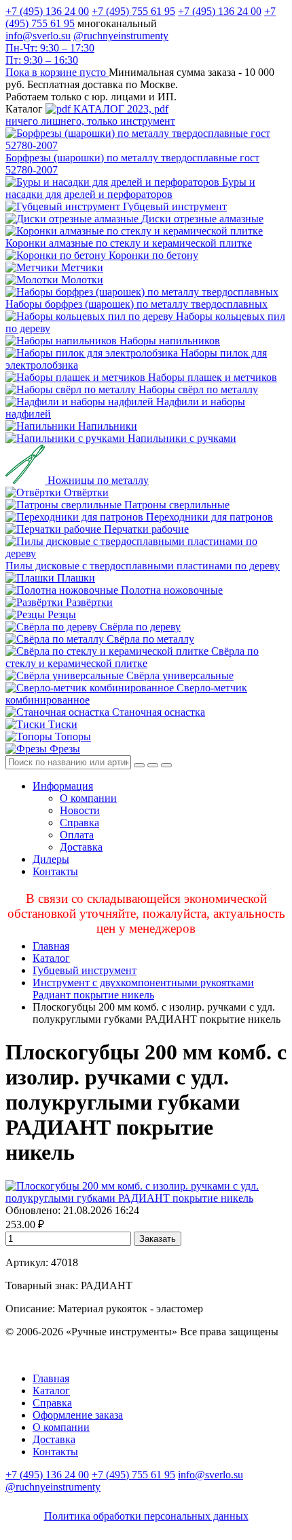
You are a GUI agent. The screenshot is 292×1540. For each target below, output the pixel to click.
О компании (88, 798)
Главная (51, 946)
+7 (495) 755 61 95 (133, 11)
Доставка (81, 847)
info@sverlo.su (38, 35)
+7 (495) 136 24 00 (47, 11)
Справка (79, 822)
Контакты (55, 871)
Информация (63, 786)
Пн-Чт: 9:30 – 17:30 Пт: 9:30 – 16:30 (49, 54)
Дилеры (51, 859)
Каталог (51, 958)
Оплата (77, 834)
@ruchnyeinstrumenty (120, 35)
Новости (80, 810)
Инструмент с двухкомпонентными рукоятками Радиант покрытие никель (143, 988)
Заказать (157, 1239)
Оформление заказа (78, 1415)
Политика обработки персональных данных (146, 1516)
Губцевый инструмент (84, 970)
